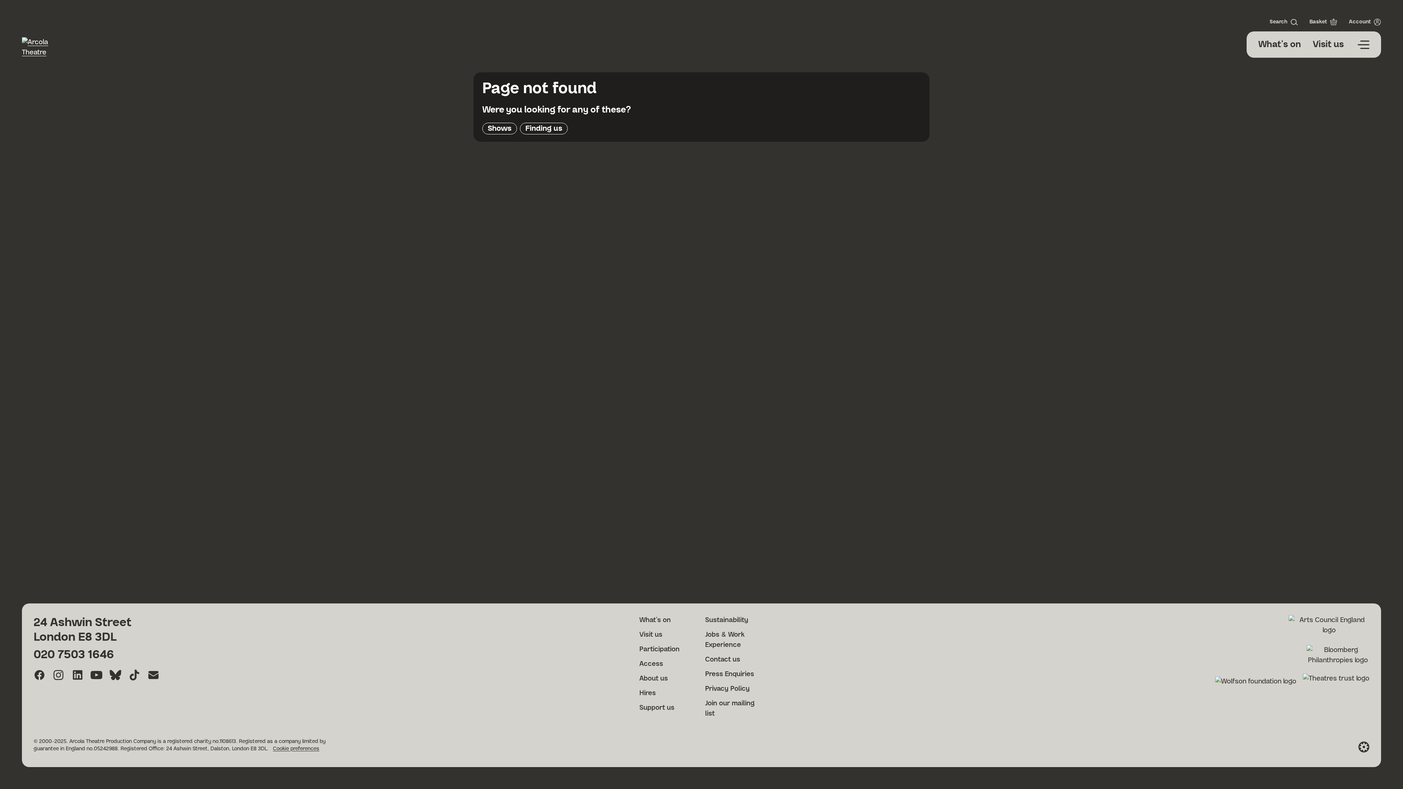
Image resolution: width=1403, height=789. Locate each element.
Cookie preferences (296, 748)
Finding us (543, 128)
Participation (659, 649)
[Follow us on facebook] (39, 675)
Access (651, 664)
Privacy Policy (727, 689)
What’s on (1279, 44)
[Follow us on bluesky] (115, 675)
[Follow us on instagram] (58, 675)
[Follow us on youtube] (96, 675)
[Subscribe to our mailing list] (153, 675)
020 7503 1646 (74, 654)
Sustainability (726, 620)
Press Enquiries (729, 674)
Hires (647, 693)
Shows (500, 128)
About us (653, 678)
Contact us (722, 659)
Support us (656, 708)
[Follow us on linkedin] (77, 675)
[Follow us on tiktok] (134, 675)
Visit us (1328, 44)
